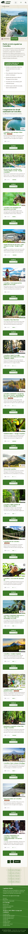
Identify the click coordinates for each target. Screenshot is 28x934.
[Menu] (16, 2)
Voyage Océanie (6, 925)
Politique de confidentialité (8, 901)
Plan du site (5, 899)
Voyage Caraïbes (6, 921)
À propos (5, 898)
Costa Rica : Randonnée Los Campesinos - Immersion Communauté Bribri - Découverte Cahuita (13, 838)
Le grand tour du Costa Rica (11, 542)
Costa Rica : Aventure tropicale (12, 654)
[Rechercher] (25, 2)
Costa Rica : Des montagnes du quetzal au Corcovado (12, 208)
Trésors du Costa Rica (10, 469)
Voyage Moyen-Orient (8, 924)
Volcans (4, 908)
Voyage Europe (6, 922)
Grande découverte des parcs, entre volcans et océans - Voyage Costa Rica (14, 246)
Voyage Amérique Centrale (8, 915)
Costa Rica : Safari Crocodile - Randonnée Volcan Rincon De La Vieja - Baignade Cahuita (14, 356)
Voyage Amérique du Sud (8, 918)
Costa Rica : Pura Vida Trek (11, 320)
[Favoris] (24, 119)
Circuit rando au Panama (14, 873)
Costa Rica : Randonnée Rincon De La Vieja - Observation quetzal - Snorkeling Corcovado (14, 617)
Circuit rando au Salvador (14, 878)
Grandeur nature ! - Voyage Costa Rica (14, 433)
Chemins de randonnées (8, 906)
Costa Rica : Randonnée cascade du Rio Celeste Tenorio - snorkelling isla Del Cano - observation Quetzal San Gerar (14, 396)
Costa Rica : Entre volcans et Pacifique (14, 763)
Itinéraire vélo (6, 904)
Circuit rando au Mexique (14, 881)
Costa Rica (6, 38)
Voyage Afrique (6, 914)
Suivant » (17, 861)
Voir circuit (13, 148)
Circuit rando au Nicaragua (14, 870)
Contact (23, 931)
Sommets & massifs (7, 907)
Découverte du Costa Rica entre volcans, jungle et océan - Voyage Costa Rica (13, 170)
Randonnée (14, 38)
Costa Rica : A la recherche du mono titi (14, 579)
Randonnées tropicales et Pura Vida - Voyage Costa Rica (14, 727)
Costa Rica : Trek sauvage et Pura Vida (13, 133)
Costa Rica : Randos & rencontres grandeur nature (13, 690)
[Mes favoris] (21, 2)
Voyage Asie (5, 919)
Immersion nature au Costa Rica (12, 799)
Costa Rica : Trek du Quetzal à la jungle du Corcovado (13, 283)
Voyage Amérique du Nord (8, 917)
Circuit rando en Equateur (14, 875)
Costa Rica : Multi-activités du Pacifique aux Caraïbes (12, 505)
